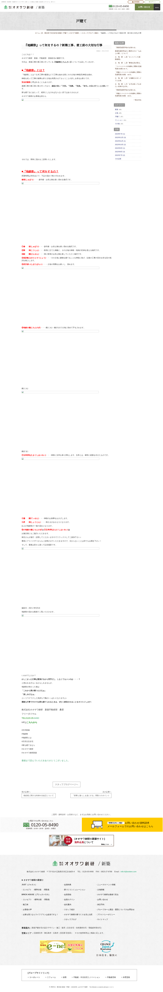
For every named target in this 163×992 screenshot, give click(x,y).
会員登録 (136, 2)
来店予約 (100, 904)
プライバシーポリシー (106, 914)
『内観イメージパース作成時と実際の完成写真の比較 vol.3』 (128, 73)
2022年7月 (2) (120, 155)
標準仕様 (37, 890)
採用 (64, 977)
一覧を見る (137, 100)
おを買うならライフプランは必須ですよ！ (40, 914)
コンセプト (26, 890)
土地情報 (100, 890)
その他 (117, 124)
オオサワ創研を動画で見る (108, 894)
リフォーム (51, 977)
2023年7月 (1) (120, 134)
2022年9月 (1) (120, 148)
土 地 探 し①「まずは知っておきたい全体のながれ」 (128, 85)
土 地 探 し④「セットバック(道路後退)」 (127, 58)
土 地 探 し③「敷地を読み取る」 (128, 63)
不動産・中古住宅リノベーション (86, 977)
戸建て (117, 116)
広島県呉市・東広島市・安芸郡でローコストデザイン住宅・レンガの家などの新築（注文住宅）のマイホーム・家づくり (28, 1)
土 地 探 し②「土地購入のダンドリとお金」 (128, 79)
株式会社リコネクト (109, 987)
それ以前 (118, 159)
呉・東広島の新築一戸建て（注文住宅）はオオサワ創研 (70, 987)
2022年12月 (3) (120, 137)
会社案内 (67, 904)
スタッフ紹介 (69, 909)
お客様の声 (27, 909)
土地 (116, 113)
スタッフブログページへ (66, 784)
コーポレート (34, 977)
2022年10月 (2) (120, 144)
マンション (119, 120)
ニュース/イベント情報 (106, 885)
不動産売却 (111, 977)
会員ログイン (69, 899)
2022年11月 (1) (120, 141)
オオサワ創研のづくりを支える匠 (78, 914)
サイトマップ (102, 919)
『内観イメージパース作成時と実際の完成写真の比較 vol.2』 (128, 95)
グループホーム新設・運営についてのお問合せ (116, 909)
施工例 (25, 904)
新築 (116, 109)
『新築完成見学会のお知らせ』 (126, 47)
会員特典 (67, 885)
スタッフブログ (70, 919)
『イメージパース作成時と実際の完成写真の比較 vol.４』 (128, 67)
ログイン (153, 2)
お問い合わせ (102, 899)
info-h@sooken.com (128, 872)
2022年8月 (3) (120, 152)
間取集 (46, 890)
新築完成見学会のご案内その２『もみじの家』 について (128, 52)
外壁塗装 (126, 977)
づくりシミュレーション (74, 890)
